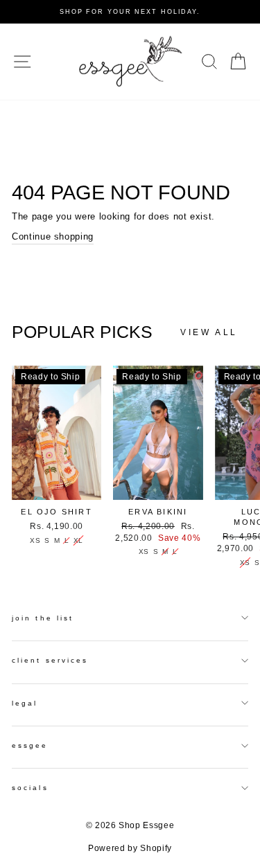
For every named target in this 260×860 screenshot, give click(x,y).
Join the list (42, 618)
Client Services (50, 660)
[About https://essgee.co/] (130, 61)
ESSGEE (30, 745)
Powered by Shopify (130, 848)
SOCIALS (30, 787)
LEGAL (24, 703)
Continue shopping (53, 236)
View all (209, 332)
